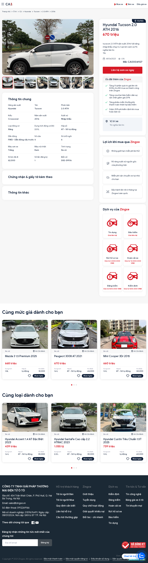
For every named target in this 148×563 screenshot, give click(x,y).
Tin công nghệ (133, 494)
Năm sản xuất (41, 115)
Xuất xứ (64, 115)
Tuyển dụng (89, 500)
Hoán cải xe (115, 505)
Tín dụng (113, 523)
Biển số (64, 157)
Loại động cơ (13, 126)
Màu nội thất (40, 147)
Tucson (37, 11)
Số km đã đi (13, 157)
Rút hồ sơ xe (115, 511)
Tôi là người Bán (64, 494)
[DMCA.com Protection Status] (137, 559)
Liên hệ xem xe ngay (122, 70)
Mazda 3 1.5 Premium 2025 (21, 356)
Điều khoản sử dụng (100, 559)
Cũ (20, 11)
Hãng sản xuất (14, 105)
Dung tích (8, 369)
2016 (53, 11)
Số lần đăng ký (41, 157)
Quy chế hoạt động (93, 505)
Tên (36, 105)
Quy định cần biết (65, 505)
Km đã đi (41, 369)
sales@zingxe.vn (17, 503)
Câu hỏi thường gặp (67, 517)
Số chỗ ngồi (66, 136)
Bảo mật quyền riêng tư (77, 559)
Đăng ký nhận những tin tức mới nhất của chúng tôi (25, 534)
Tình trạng (66, 147)
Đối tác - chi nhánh (93, 517)
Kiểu (10, 115)
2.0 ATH (45, 11)
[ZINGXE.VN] (9, 4)
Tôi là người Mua (65, 500)
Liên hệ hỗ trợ (63, 511)
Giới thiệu (88, 494)
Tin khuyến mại (134, 505)
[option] (48, 47)
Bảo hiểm (114, 517)
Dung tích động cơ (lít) (44, 126)
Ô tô (15, 11)
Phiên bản (65, 105)
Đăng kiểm (114, 500)
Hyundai (27, 11)
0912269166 (23, 507)
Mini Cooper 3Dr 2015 (116, 356)
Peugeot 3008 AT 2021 (68, 356)
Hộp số (64, 126)
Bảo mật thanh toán (53, 559)
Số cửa (38, 136)
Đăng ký (45, 542)
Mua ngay (38, 376)
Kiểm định (114, 494)
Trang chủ (6, 11)
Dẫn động (12, 136)
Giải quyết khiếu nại (93, 511)
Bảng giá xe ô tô (134, 500)
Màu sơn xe (13, 147)
